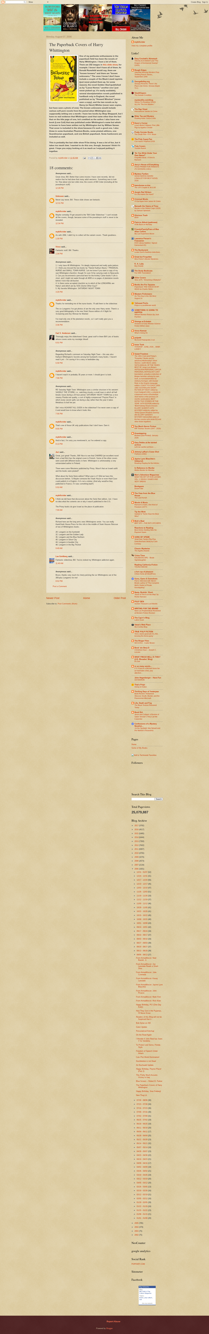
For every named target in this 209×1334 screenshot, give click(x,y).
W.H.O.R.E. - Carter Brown (144, 643)
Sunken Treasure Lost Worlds (145, 604)
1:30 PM (59, 239)
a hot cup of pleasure (143, 572)
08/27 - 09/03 (142, 943)
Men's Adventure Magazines (146, 475)
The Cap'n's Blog (141, 618)
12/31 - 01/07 (142, 872)
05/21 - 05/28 (142, 1139)
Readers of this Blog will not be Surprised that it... (149, 1018)
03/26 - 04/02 (142, 1171)
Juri (57, 452)
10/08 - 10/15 (142, 919)
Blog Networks (144, 1287)
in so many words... (143, 666)
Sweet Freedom (141, 354)
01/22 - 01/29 (142, 1206)
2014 (136, 837)
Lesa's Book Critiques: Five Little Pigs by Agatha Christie (147, 126)
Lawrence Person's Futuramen (142, 239)
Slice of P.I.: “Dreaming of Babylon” (147, 280)
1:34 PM (59, 254)
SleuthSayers (140, 93)
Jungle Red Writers (142, 192)
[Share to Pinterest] (100, 158)
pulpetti (137, 338)
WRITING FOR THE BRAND (146, 608)
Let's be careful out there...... (145, 447)
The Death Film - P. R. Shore (145, 134)
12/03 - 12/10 (142, 888)
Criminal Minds (141, 199)
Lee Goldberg (62, 556)
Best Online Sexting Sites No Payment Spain (145, 531)
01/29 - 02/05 (142, 1202)
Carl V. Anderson (63, 333)
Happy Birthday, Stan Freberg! (148, 1091)
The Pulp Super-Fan (143, 139)
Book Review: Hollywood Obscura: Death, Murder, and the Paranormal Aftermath (147, 696)
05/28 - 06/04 (142, 1135)
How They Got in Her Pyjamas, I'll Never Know (149, 1012)
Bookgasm (139, 486)
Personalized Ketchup (145, 1031)
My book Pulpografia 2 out (144, 340)
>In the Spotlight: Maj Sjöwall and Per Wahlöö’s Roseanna (147, 729)
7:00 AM (59, 510)
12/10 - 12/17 (142, 884)
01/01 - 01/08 (142, 1218)
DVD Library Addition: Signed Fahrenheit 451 (145, 244)
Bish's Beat (139, 521)
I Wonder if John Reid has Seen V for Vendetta (149, 1040)
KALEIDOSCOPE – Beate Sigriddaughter (144, 559)
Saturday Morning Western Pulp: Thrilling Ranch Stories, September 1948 (147, 74)
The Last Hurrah (140, 498)
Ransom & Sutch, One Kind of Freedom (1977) (145, 506)
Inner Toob (139, 345)
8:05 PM (59, 429)
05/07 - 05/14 (142, 1147)
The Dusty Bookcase (143, 271)
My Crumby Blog (140, 627)
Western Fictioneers (143, 294)
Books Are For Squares (144, 285)
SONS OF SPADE (142, 537)
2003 (136, 1231)
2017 (136, 825)
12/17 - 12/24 (142, 880)
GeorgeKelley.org (142, 81)
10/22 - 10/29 (142, 911)
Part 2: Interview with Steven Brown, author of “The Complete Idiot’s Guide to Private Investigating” (146, 584)
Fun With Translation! (142, 273)
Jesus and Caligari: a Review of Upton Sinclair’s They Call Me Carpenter (146, 716)
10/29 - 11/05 (142, 907)
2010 (136, 853)
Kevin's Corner (140, 123)
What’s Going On (141, 333)
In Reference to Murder (144, 468)
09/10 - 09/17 (142, 935)
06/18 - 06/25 (142, 1124)
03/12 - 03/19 (142, 1179)
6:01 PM (59, 343)
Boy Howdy (138, 266)
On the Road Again (144, 1035)
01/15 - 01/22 (142, 1210)
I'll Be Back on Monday (143, 225)
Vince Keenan (140, 331)
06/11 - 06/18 (142, 1128)
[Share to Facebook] (97, 158)
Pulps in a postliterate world (145, 305)
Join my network (147, 1303)
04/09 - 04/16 (142, 1163)
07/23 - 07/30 (142, 1104)
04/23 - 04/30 (142, 1155)
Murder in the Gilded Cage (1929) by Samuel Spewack (147, 209)
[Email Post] (84, 158)
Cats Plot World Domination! (147, 1057)
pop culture (148, 1297)
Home (86, 598)
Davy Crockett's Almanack (145, 59)
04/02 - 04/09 (142, 1167)
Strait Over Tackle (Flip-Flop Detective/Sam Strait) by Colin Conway (146, 541)
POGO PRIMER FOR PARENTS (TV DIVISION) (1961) (146, 168)
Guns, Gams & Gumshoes (145, 579)
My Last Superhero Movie (144, 234)
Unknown (60, 196)
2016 (136, 829)
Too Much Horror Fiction (145, 426)
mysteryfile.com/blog (143, 100)
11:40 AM (59, 563)
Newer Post (52, 598)
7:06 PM (59, 378)
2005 (136, 1223)
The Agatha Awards (141, 551)
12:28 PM (60, 188)
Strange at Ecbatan (142, 321)
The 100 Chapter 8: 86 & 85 (145, 188)
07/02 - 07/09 (142, 1116)
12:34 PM (60, 223)
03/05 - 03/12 (142, 1183)
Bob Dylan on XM (143, 1023)
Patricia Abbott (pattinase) (145, 222)
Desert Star (138, 489)
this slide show (110, 65)
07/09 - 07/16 (142, 1112)
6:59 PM (59, 363)
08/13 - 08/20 (142, 951)
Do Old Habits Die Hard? (144, 194)
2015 (136, 833)
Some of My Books (139, 748)
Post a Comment (60, 586)
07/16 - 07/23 (142, 1108)
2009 (136, 857)
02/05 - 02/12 (142, 1198)
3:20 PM (59, 292)
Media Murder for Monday (144, 470)
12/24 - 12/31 (142, 876)
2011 (136, 849)
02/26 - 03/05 (142, 1187)
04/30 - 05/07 (142, 1151)
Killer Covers (140, 278)
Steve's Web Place (142, 625)
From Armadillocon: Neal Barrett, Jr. (146, 959)
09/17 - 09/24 (142, 931)
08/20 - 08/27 (142, 947)
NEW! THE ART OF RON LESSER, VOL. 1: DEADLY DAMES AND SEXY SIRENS (147, 479)
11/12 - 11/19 (142, 899)
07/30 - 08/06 (142, 1100)
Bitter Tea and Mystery (144, 116)
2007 (136, 865)
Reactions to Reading (143, 528)
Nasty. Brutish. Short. (143, 592)
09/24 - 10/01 (142, 927)
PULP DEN (139, 601)
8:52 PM (59, 581)
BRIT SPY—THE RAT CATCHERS (147, 523)
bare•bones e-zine (142, 185)
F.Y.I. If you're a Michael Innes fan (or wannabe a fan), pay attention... (147, 670)
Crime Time (139, 555)
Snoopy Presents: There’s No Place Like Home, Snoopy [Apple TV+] (147, 86)
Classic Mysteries (142, 548)
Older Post (120, 598)
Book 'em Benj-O (141, 648)
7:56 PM (59, 414)
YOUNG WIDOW (140, 567)
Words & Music (141, 502)
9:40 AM (59, 548)
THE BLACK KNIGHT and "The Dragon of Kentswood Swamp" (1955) (146, 63)
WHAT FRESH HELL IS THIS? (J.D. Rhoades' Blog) (147, 658)
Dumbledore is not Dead (146, 1061)
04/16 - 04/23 (142, 1159)
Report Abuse (113, 1321)
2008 (136, 861)
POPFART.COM (138, 1264)
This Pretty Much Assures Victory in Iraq (147, 1076)
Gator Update (141, 1027)
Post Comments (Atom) (67, 604)
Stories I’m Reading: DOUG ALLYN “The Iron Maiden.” (145, 103)
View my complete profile (142, 46)
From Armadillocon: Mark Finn (148, 997)
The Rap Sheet (140, 109)
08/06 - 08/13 (142, 955)
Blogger (109, 1328)
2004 (136, 1227)
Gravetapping (140, 433)
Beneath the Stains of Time (146, 206)
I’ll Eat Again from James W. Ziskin (147, 201)
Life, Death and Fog (143, 703)
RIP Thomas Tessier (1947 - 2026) (147, 429)
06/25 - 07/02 (142, 1120)
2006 (136, 869)
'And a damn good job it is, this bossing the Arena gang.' (146, 635)
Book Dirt (138, 712)
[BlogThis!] (92, 158)
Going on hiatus (140, 687)
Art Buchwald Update (144, 1065)
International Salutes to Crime (145, 111)
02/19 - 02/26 (142, 1190)
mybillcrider (61, 211)
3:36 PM (59, 325)
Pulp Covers (139, 146)
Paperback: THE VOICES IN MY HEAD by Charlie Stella (146, 288)
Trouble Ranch (140, 148)
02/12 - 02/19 (142, 1194)
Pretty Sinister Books (143, 132)
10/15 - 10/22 (142, 915)
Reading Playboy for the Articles (146, 463)
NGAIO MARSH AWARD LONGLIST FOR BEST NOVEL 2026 (146, 178)
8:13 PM (59, 444)
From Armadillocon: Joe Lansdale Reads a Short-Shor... (147, 966)
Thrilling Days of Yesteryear (146, 691)
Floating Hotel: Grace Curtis (145, 118)
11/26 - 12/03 (142, 892)
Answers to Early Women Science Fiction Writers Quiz (147, 325)
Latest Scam (139, 620)
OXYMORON (139, 680)
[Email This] (89, 158)
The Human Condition (143, 95)
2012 (136, 845)
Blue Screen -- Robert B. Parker (149, 1081)
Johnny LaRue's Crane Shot (146, 452)
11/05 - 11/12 (142, 903)
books (141, 1297)
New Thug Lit (141, 1095)
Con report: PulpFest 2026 (144, 141)
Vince (58, 247)
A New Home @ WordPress (145, 574)
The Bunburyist (141, 250)
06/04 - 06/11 (142, 1132)
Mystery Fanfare (141, 174)
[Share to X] (94, 158)
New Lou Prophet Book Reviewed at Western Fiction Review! (147, 612)
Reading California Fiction (146, 565)
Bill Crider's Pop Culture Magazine (145, 1292)
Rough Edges (140, 70)
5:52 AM (59, 487)
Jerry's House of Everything (146, 165)
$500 (136, 218)
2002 (136, 1235)
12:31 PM (60, 203)
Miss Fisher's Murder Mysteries (146, 259)
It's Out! (137, 661)
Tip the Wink (140, 512)
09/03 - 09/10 (142, 939)
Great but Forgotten (143, 257)
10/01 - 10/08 (142, 923)
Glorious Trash (141, 215)
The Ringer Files (141, 641)
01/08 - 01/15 (142, 1214)
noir (140, 1299)
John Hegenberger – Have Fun (147, 678)
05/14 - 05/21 (142, 1143)
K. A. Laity (139, 264)
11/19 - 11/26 (142, 896)
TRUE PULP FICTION (143, 632)
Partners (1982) (140, 454)
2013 (136, 841)
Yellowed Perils (141, 303)
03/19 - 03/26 (142, 1175)
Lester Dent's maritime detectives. (147, 252)
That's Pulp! (139, 685)
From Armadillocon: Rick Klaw (148, 1001)
